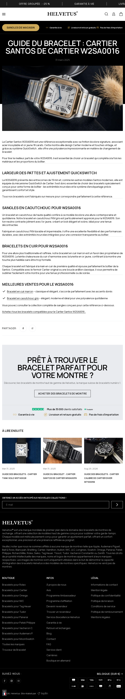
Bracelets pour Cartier (14, 590)
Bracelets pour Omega (15, 595)
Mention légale (99, 590)
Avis (48, 590)
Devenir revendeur (56, 606)
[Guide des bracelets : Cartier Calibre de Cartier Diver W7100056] (103, 451)
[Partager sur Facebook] (23, 328)
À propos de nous (56, 584)
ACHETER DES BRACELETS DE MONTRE (62, 393)
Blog (49, 633)
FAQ (48, 644)
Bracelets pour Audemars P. (17, 633)
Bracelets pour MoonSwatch (18, 639)
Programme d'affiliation (59, 601)
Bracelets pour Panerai (15, 617)
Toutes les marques (13, 644)
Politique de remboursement (107, 611)
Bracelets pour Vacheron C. (17, 628)
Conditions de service (103, 606)
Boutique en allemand (58, 660)
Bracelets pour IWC (13, 601)
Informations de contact (104, 584)
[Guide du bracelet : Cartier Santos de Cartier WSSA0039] (62, 451)
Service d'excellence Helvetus (63, 617)
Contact (51, 639)
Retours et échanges (58, 628)
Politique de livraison (102, 601)
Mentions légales (100, 617)
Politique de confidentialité (106, 595)
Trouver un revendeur (58, 611)
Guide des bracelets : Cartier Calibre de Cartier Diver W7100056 (101, 478)
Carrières (51, 655)
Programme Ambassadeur (61, 595)
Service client (54, 649)
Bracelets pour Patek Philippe (18, 622)
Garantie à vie (54, 622)
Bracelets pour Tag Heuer (16, 606)
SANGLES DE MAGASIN (21, 27)
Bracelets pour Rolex (14, 584)
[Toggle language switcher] (4, 691)
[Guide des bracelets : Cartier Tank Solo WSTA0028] (21, 451)
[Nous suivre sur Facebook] (4, 680)
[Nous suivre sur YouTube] (18, 680)
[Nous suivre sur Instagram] (11, 680)
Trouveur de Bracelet (14, 649)
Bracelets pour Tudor (14, 611)
